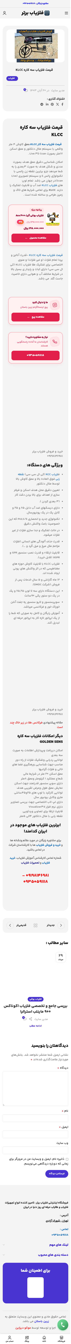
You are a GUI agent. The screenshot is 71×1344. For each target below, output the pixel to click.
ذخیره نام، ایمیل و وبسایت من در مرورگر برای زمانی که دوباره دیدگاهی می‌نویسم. (38, 1161)
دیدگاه (62, 1068)
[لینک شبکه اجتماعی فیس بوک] (62, 105)
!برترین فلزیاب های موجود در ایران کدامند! (35, 828)
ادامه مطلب (35, 1026)
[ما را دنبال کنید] (35, 310)
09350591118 (60, 1235)
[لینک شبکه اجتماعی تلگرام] (42, 105)
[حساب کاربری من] (4, 13)
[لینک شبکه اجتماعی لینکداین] (47, 105)
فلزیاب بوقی (35, 999)
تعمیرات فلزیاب (30, 863)
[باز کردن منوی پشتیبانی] (62, 1324)
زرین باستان (41, 1321)
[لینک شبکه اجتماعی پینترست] (52, 105)
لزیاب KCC (52, 474)
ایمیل (63, 1127)
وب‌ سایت (62, 1143)
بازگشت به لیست (35, 925)
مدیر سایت (58, 90)
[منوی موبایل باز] (66, 13)
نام (65, 1111)
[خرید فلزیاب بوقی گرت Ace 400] (35, 225)
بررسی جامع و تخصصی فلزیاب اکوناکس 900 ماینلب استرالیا (36, 1009)
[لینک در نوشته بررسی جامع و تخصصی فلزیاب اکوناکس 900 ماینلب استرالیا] (35, 974)
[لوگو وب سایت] (35, 13)
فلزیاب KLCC (49, 185)
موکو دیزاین (23, 1328)
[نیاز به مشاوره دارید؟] (35, 347)
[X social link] (57, 105)
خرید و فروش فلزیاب (48, 845)
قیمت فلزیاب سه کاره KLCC (46, 255)
